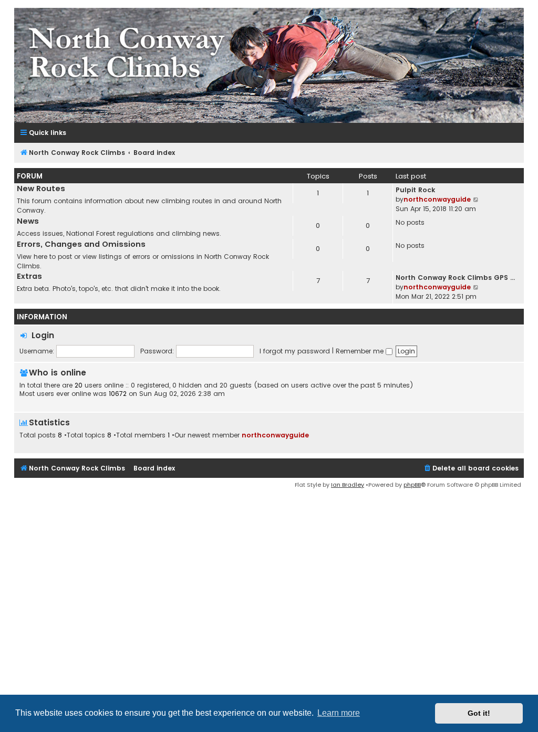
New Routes (41, 188)
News (28, 221)
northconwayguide (437, 199)
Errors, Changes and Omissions (81, 244)
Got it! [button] (479, 713)
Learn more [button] (338, 712)
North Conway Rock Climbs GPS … (455, 277)
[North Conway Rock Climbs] (269, 65)
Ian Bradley (347, 484)
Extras (29, 276)
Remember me (361, 351)
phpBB (412, 484)
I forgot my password (295, 351)
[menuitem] (471, 469)
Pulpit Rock (415, 189)
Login (43, 335)
